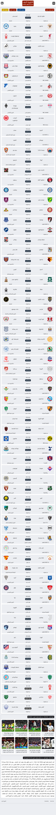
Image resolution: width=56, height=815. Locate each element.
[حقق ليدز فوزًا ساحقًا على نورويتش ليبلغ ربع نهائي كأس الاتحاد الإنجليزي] (8, 726)
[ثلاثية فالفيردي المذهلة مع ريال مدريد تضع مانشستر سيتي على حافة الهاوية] (21, 726)
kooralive (47, 801)
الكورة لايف (3, 801)
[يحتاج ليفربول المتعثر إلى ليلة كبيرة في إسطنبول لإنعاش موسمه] (21, 743)
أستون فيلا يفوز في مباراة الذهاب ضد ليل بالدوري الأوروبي (49, 734)
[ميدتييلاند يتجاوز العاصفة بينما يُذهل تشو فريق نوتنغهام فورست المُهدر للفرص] (34, 726)
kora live (52, 801)
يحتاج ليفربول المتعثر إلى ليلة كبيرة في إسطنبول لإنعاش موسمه (21, 751)
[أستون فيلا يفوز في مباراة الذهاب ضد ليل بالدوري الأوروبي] (48, 726)
